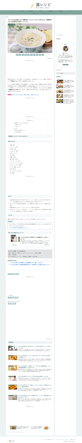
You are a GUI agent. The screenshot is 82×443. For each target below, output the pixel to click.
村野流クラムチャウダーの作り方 (21, 122)
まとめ (16, 128)
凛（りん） (65, 53)
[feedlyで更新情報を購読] (13, 304)
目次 (28, 120)
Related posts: (18, 131)
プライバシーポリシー (65, 439)
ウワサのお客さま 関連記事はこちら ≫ (19, 227)
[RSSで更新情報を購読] (15, 304)
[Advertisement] (30, 69)
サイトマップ (57, 439)
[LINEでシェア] (35, 55)
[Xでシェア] (18, 55)
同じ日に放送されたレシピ (20, 130)
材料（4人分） (19, 124)
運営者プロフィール (50, 439)
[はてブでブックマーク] (30, 55)
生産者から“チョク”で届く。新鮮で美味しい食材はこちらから (25, 94)
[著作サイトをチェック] (9, 304)
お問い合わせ (72, 439)
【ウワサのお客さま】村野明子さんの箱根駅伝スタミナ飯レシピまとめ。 (26, 262)
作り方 (17, 126)
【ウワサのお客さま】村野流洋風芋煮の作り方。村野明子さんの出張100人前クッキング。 (30, 264)
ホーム (45, 439)
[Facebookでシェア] (24, 55)
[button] (41, 55)
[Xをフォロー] (11, 304)
